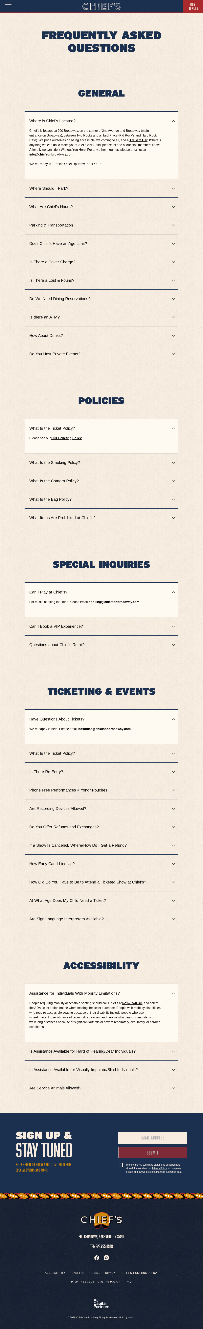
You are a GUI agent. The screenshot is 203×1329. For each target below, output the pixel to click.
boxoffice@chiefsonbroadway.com (104, 729)
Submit (158, 1153)
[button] (173, 121)
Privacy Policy (159, 1168)
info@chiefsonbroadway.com (51, 154)
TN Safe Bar (138, 140)
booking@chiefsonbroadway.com (114, 602)
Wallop (131, 1317)
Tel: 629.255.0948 (101, 1245)
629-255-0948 (132, 1003)
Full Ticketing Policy (66, 438)
